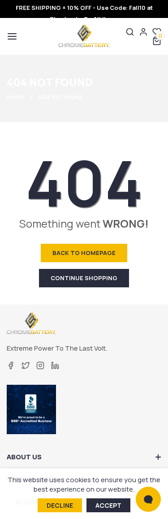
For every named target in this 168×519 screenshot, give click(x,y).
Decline (60, 505)
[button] (11, 36)
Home (16, 96)
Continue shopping (84, 278)
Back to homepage (84, 253)
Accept (108, 505)
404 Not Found (60, 96)
